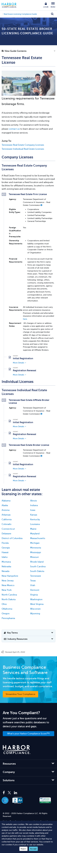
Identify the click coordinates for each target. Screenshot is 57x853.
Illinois (33, 500)
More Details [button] (18, 363)
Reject (23, 849)
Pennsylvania (8, 618)
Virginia (34, 595)
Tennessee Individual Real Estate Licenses (23, 149)
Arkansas (6, 515)
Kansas (33, 515)
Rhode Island (37, 562)
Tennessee (35, 576)
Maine (33, 529)
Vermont (34, 590)
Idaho (5, 557)
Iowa (32, 510)
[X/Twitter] (9, 792)
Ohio (4, 604)
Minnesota (35, 547)
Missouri (34, 557)
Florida (5, 543)
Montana (6, 562)
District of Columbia (12, 538)
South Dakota (37, 571)
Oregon (6, 613)
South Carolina (38, 566)
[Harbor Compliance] (16, 749)
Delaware (6, 533)
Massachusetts (37, 538)
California (6, 519)
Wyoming (35, 613)
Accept (33, 849)
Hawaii (5, 552)
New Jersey (8, 580)
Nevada (5, 571)
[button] (28, 51)
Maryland (35, 533)
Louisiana (35, 524)
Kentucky (35, 519)
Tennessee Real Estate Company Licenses (23, 145)
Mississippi (35, 552)
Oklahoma (7, 609)
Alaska (5, 505)
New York (6, 590)
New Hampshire (10, 576)
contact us (14, 129)
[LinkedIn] (15, 792)
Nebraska (6, 566)
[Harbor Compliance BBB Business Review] (19, 800)
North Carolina (9, 595)
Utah (32, 585)
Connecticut (8, 529)
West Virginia (36, 604)
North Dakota (8, 599)
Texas (33, 580)
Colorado (6, 524)
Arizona (5, 510)
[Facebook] (4, 792)
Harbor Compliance (11, 5)
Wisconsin (35, 609)
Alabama (6, 500)
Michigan (35, 543)
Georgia (6, 547)
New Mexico (8, 585)
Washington (36, 599)
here (25, 319)
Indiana (34, 505)
